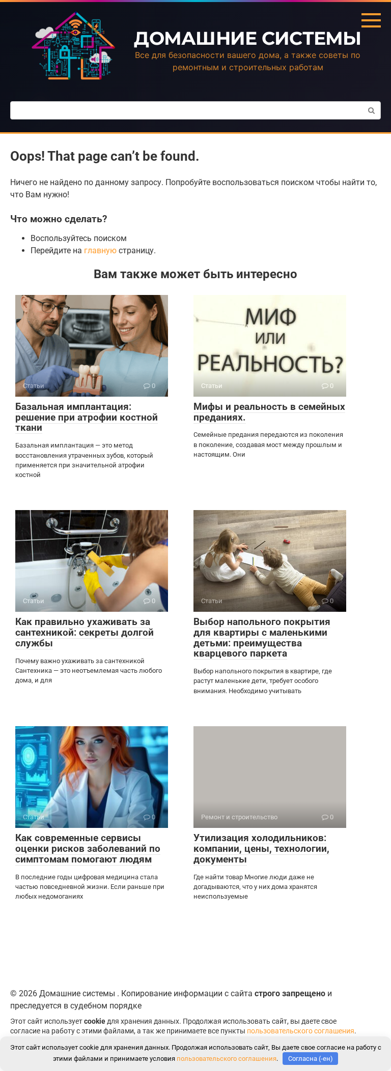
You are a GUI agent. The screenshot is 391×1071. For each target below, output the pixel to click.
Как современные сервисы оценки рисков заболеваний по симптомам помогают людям (87, 848)
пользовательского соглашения (300, 1031)
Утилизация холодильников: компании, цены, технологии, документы (261, 848)
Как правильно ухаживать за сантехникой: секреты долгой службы (84, 632)
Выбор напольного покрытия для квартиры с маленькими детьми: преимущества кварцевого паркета (261, 638)
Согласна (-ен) (310, 1058)
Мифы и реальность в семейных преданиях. (269, 412)
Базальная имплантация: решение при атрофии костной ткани (86, 417)
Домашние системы (247, 38)
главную (100, 250)
